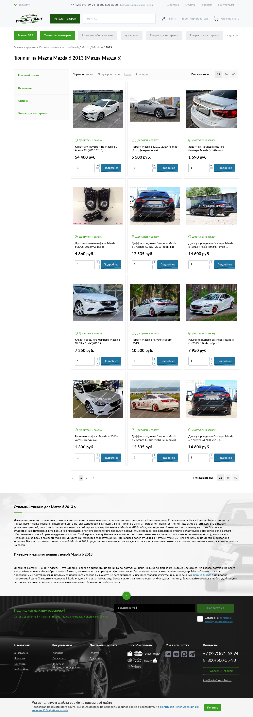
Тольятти (24, 5)
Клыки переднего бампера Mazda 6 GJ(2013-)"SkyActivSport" (211, 341)
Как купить (59, 658)
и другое (232, 35)
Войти (173, 18)
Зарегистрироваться (195, 18)
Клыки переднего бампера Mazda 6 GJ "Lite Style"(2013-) (97, 341)
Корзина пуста (230, 18)
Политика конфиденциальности (66, 666)
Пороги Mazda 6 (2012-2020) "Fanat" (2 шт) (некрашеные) (155, 148)
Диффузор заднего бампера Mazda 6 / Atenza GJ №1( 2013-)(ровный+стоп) (210, 438)
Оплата (190, 5)
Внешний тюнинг (29, 75)
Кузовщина (132, 35)
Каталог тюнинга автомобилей (59, 47)
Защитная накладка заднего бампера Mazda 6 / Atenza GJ (207, 148)
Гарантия (206, 5)
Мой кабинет (22, 669)
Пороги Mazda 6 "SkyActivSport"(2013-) (152, 341)
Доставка (173, 5)
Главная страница (25, 47)
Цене (127, 74)
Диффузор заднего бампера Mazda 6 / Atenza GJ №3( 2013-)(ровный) (154, 245)
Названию (141, 74)
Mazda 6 (98, 47)
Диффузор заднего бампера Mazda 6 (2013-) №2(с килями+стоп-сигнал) (210, 245)
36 (226, 74)
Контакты (20, 664)
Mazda (85, 47)
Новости (19, 658)
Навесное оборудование (97, 35)
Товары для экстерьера (204, 35)
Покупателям (226, 5)
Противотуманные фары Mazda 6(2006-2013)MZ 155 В (95, 245)
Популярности (107, 74)
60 (233, 74)
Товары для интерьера (164, 35)
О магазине (21, 653)
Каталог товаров (65, 18)
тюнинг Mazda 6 (203, 575)
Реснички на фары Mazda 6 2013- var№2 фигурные (96, 438)
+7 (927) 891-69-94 (83, 5)
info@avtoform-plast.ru (217, 680)
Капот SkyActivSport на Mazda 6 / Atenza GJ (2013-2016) (96, 148)
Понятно (212, 707)
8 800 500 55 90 (107, 5)
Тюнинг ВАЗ (25, 35)
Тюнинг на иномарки (57, 35)
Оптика (23, 100)
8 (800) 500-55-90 (219, 661)
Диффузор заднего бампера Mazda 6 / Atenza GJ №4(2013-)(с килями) (154, 438)
